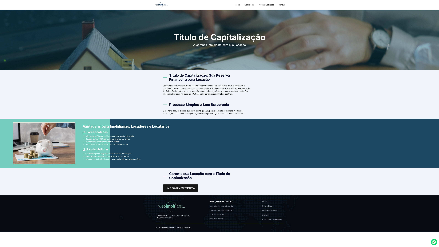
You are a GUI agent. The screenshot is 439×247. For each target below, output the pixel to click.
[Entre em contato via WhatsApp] (434, 242)
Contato (281, 5)
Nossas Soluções (266, 5)
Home (237, 5)
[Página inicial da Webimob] (161, 5)
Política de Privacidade (272, 220)
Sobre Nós (249, 5)
